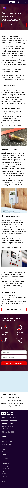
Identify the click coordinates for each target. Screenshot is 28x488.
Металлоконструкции (8, 452)
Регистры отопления (7, 444)
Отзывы (3, 471)
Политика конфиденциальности (9, 420)
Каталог (3, 439)
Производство (5, 466)
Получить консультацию (14, 363)
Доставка (4, 476)
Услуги (3, 454)
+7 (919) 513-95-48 (13, 398)
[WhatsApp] (6, 432)
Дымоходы (4, 446)
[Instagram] (2, 432)
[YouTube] (9, 432)
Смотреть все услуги (14, 309)
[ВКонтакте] (12, 432)
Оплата (3, 479)
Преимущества (6, 463)
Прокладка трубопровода (9, 295)
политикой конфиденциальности (14, 368)
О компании (5, 461)
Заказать (14, 25)
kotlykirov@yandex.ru (14, 400)
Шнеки (3, 449)
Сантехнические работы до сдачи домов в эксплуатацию (12, 304)
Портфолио (5, 468)
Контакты (4, 481)
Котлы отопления (6, 441)
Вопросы (4, 473)
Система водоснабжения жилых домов (13, 301)
